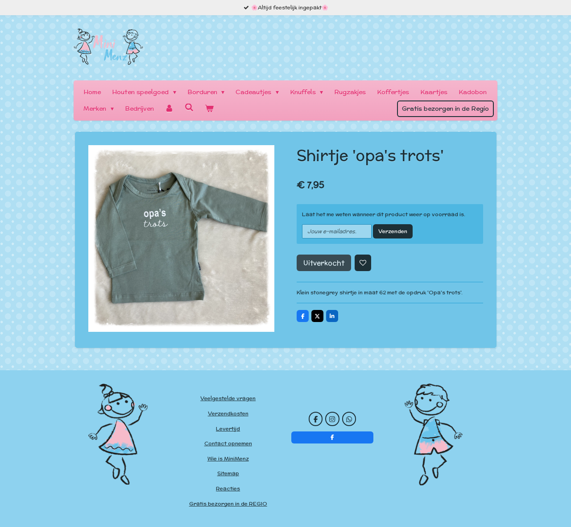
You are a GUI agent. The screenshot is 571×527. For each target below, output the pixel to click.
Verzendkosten (228, 413)
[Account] (169, 108)
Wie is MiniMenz (228, 458)
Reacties (228, 488)
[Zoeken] (189, 107)
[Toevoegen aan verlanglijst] (363, 263)
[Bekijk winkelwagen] (209, 108)
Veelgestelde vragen (228, 398)
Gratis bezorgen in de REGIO (228, 503)
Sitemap (228, 473)
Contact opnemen (228, 443)
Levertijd (228, 428)
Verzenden (392, 231)
